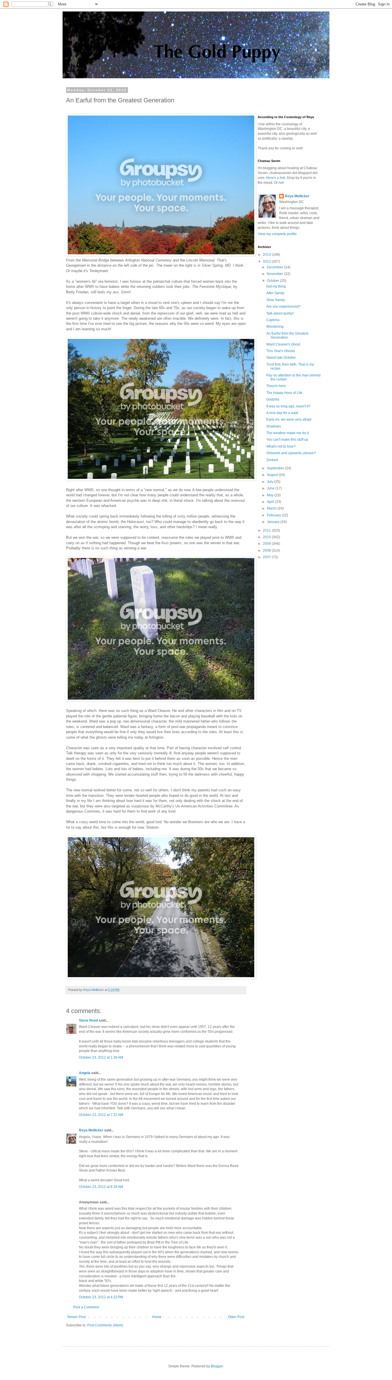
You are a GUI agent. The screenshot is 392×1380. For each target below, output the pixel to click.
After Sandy (275, 293)
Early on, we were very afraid (288, 419)
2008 (267, 551)
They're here (276, 386)
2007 (267, 557)
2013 (267, 255)
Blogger (217, 1366)
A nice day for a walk (282, 413)
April (271, 502)
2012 (267, 261)
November (275, 274)
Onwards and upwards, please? (291, 453)
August (273, 475)
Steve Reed (88, 1020)
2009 (267, 544)
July (270, 482)
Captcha (273, 320)
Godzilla (272, 399)
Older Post (236, 1317)
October (273, 281)
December (275, 267)
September (276, 468)
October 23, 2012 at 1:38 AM (101, 1057)
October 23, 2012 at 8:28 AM (101, 1187)
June (271, 488)
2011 (267, 530)
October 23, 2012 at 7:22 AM (101, 1115)
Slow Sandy (275, 300)
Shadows (273, 426)
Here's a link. (276, 178)
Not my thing (276, 286)
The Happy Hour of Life (284, 393)
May (270, 495)
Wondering (275, 327)
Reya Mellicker (91, 1130)
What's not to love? (281, 446)
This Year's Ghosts (280, 351)
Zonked (272, 460)
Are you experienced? (283, 307)
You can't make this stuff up (287, 440)
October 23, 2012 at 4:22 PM (101, 1297)
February (274, 515)
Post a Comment (86, 1307)
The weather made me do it (287, 433)
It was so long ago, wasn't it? (288, 406)
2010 (267, 537)
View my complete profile (277, 234)
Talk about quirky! (280, 313)
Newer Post (76, 1317)
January (273, 522)
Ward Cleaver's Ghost (283, 344)
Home (157, 1317)
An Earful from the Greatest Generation (287, 335)
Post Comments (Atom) (105, 1325)
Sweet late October (281, 358)
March (272, 508)
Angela (84, 1073)
